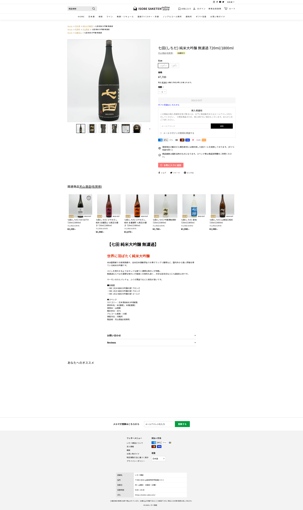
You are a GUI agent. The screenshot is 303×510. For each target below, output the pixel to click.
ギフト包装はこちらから (168, 104)
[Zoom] (109, 80)
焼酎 (101, 16)
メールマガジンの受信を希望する (178, 133)
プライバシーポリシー (136, 461)
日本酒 (91, 16)
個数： (161, 86)
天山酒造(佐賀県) (165, 53)
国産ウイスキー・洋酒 (148, 16)
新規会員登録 (215, 8)
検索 (128, 450)
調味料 (189, 16)
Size (160, 60)
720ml (174, 65)
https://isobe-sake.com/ (145, 495)
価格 (160, 72)
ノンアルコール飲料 (172, 16)
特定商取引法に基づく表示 (138, 457)
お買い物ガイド (217, 16)
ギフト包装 (201, 16)
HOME (81, 16)
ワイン (110, 16)
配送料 (164, 82)
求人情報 (130, 446)
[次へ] (148, 128)
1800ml (163, 65)
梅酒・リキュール (125, 16)
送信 (221, 126)
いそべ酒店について (135, 443)
